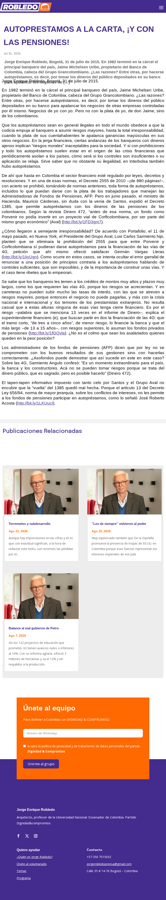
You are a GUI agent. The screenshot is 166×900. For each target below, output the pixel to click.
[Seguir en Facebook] (18, 835)
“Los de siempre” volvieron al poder (119, 524)
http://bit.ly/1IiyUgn (20, 257)
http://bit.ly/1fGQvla (47, 333)
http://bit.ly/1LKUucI (35, 403)
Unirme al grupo (41, 764)
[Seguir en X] (27, 835)
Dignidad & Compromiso (46, 751)
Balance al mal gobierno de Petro (34, 628)
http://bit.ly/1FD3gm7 (82, 222)
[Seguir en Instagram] (35, 835)
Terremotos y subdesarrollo (29, 524)
